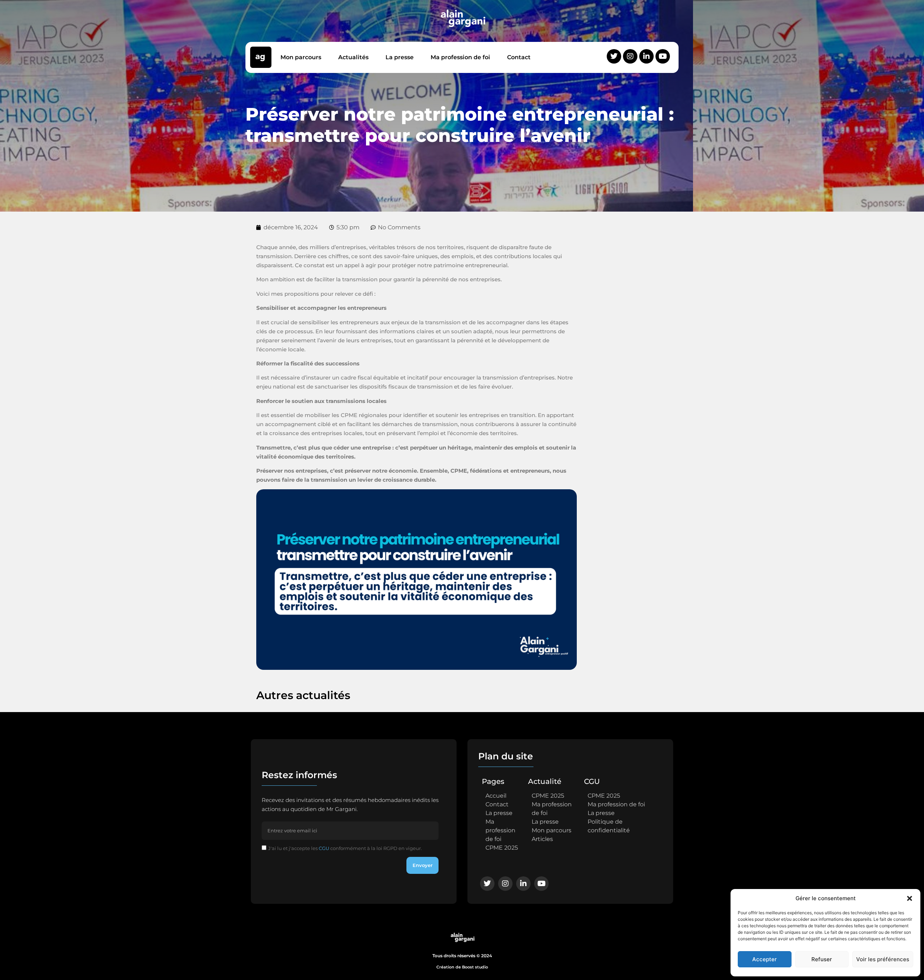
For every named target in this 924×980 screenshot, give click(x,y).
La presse (399, 57)
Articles (542, 839)
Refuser (821, 959)
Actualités (353, 57)
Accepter (764, 959)
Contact (519, 57)
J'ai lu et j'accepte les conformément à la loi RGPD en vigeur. (345, 848)
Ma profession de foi (460, 57)
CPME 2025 (501, 847)
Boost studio (475, 967)
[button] (909, 898)
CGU (324, 848)
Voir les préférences (882, 959)
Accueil (495, 795)
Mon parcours (300, 57)
